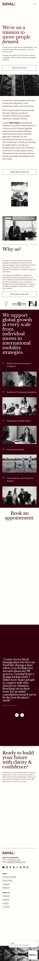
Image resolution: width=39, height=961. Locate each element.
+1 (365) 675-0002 (14, 860)
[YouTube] (3, 867)
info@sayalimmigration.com (16, 862)
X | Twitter (6, 907)
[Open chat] (33, 955)
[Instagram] (7, 867)
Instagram (6, 896)
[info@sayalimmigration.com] (24, 867)
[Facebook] (10, 867)
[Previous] (17, 715)
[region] (19, 685)
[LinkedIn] (14, 867)
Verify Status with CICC (19, 294)
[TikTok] (21, 867)
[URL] (27, 867)
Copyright (6, 884)
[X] (17, 867)
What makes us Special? (19, 172)
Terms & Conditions (9, 877)
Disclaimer (6, 888)
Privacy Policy (7, 880)
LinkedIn (5, 903)
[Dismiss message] (37, 941)
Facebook (6, 899)
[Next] (22, 715)
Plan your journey (19, 68)
